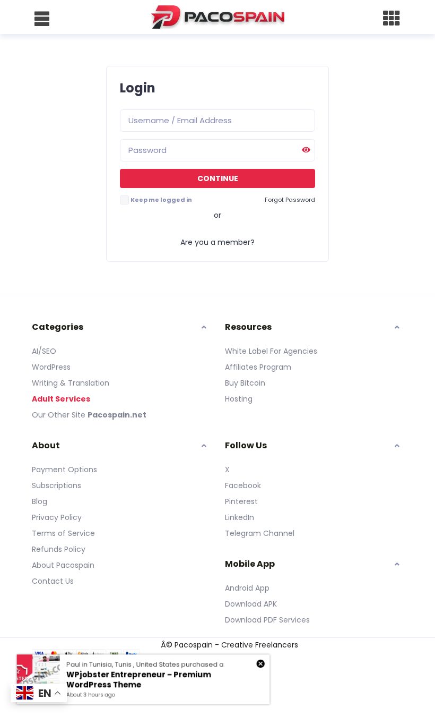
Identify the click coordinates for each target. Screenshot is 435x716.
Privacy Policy (57, 517)
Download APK (251, 604)
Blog (39, 501)
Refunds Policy (58, 549)
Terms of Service (63, 533)
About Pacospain (63, 565)
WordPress (51, 367)
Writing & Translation (70, 383)
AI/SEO (44, 351)
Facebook (243, 485)
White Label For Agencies (271, 351)
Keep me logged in (161, 199)
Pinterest (241, 501)
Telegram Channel (259, 533)
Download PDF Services (267, 620)
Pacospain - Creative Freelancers (236, 645)
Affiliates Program (258, 367)
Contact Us (53, 581)
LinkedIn (239, 517)
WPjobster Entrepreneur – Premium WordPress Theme (138, 680)
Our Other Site (60, 415)
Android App (247, 588)
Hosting (239, 399)
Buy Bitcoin (245, 383)
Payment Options (64, 469)
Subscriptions (56, 485)
